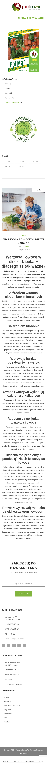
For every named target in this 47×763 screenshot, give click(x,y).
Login (41, 761)
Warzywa (8, 98)
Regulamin (8, 710)
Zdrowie (21, 166)
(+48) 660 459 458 (12, 624)
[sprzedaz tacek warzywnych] (23, 50)
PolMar (26, 247)
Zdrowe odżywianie (12, 103)
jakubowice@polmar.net (15, 639)
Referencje (8, 714)
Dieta (6, 84)
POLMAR (8, 17)
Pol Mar (35, 162)
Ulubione (29, 761)
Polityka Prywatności (12, 706)
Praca (6, 718)
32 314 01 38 (10, 634)
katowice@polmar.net (14, 684)
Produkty (7, 701)
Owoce (7, 93)
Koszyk (18, 761)
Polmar (6, 761)
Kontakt (7, 722)
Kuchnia (7, 88)
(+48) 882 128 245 (12, 670)
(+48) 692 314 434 (12, 629)
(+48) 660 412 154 (12, 674)
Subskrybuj (25, 594)
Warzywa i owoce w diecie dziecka (23, 241)
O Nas (6, 697)
